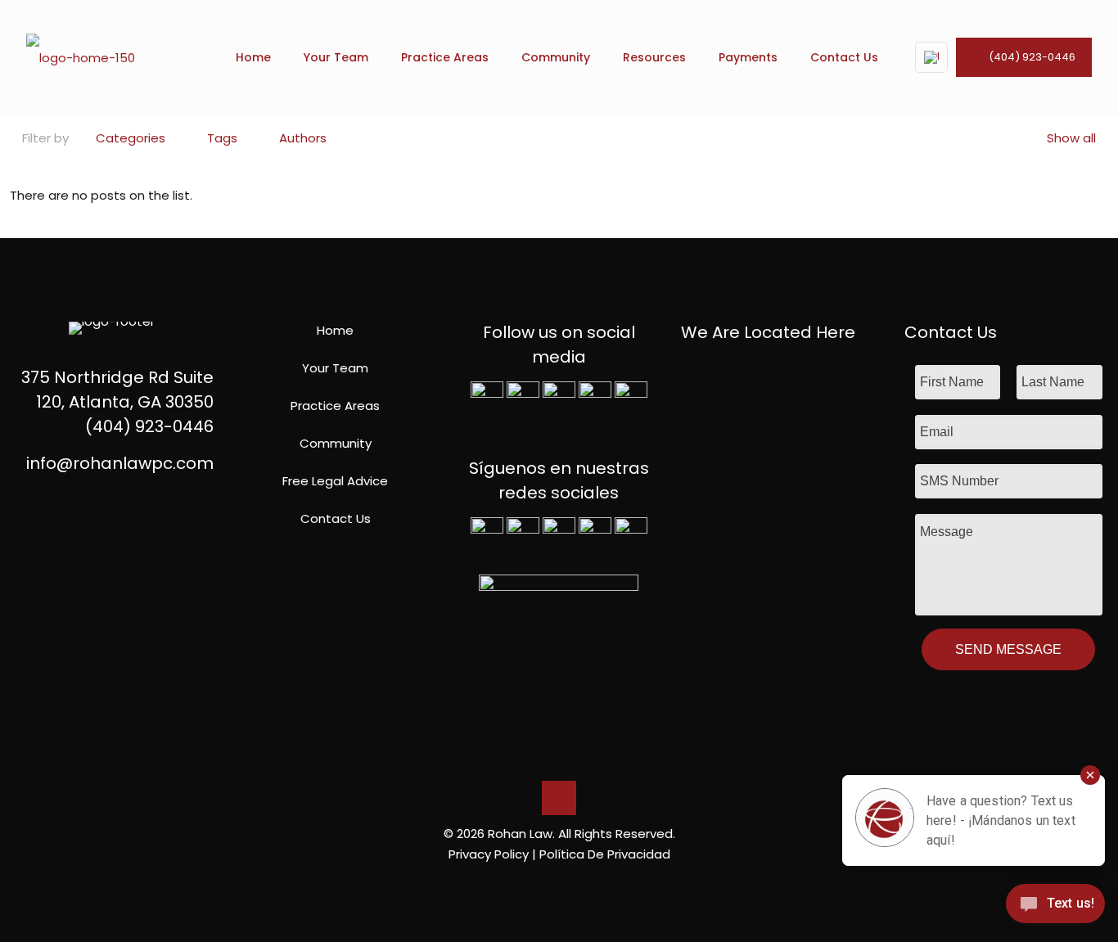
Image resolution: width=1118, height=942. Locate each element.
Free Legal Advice (335, 480)
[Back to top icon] (559, 798)
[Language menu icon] (931, 57)
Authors (303, 137)
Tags (222, 137)
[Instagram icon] (585, 882)
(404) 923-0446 (1032, 57)
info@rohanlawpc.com (120, 463)
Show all (1071, 137)
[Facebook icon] (533, 882)
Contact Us (335, 518)
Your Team (335, 367)
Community (336, 443)
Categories (130, 137)
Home (335, 330)
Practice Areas (335, 405)
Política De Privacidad (604, 854)
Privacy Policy (489, 854)
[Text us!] (1055, 908)
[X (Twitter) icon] (550, 882)
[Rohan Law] (80, 57)
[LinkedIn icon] (567, 882)
